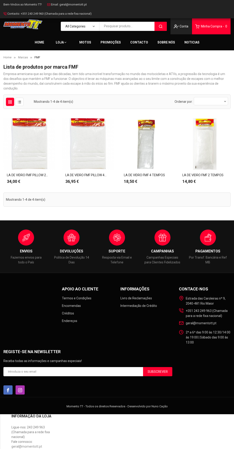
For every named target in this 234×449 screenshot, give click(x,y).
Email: (55, 4)
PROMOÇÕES (111, 42)
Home (39, 42)
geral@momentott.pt (73, 4)
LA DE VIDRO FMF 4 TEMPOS (144, 175)
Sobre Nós (166, 42)
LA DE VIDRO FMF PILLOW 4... (85, 175)
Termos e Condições (76, 298)
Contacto (139, 42)
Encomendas (71, 306)
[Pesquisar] (160, 26)
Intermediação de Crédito (138, 306)
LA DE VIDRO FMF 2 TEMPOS (202, 175)
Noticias (191, 42)
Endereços (69, 321)
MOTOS (85, 42)
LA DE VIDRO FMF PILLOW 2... (27, 175)
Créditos (68, 313)
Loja (60, 42)
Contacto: (13, 13)
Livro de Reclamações (136, 298)
